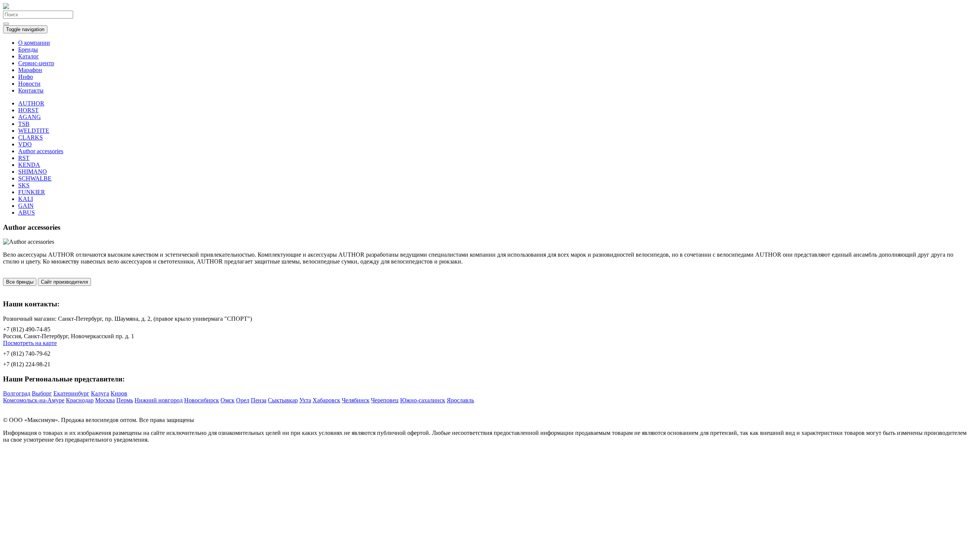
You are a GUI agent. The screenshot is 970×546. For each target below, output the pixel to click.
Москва (105, 400)
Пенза (258, 400)
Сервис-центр (36, 63)
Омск (228, 400)
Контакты (31, 90)
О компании (34, 42)
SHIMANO (32, 171)
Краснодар (80, 400)
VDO (25, 144)
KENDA (29, 165)
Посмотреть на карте (30, 343)
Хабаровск (326, 400)
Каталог (28, 56)
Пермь (124, 400)
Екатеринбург (71, 393)
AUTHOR (31, 103)
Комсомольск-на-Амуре (33, 400)
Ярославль (460, 400)
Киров (119, 393)
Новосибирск (201, 400)
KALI (25, 199)
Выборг (42, 393)
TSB (24, 124)
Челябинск (355, 400)
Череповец (385, 400)
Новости (29, 83)
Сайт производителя (64, 282)
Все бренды (19, 282)
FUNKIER (31, 192)
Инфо (25, 77)
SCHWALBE (35, 178)
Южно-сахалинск (422, 400)
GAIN (26, 205)
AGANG (29, 117)
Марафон (30, 70)
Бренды (28, 49)
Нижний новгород (159, 400)
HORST (28, 110)
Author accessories (40, 151)
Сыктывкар (283, 400)
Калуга (100, 393)
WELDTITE (33, 130)
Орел (242, 400)
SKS (24, 185)
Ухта (305, 400)
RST (24, 158)
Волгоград (16, 393)
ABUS (26, 212)
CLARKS (30, 137)
